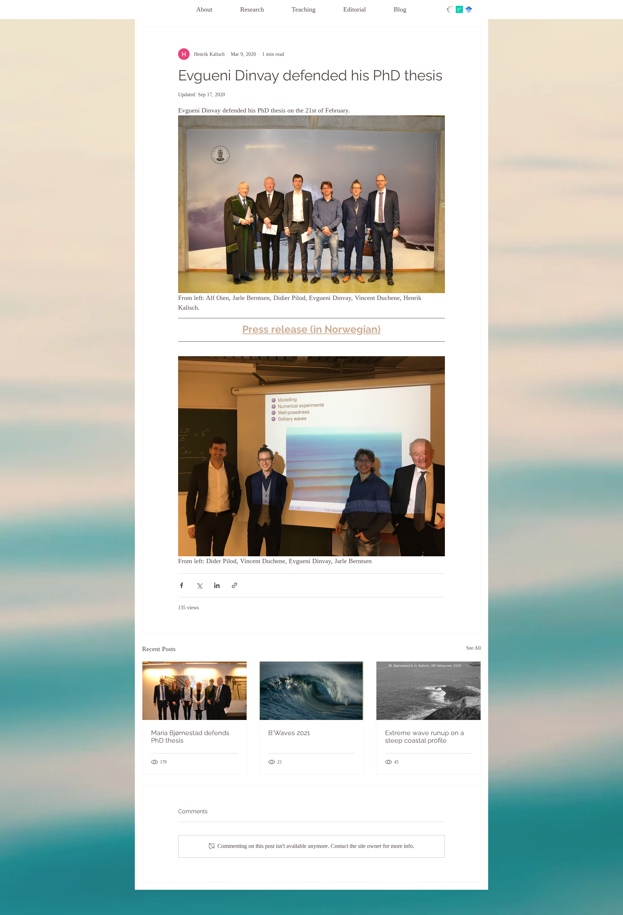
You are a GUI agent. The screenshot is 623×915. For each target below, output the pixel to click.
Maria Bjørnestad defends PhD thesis (190, 736)
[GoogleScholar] (468, 9)
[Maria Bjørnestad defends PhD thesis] (194, 691)
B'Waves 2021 (289, 733)
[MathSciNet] (450, 9)
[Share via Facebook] (181, 585)
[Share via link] (234, 585)
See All (473, 648)
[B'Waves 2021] (312, 691)
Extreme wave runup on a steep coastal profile (424, 736)
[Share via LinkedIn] (216, 585)
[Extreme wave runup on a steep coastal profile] (428, 691)
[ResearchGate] (459, 9)
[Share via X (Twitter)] (199, 585)
